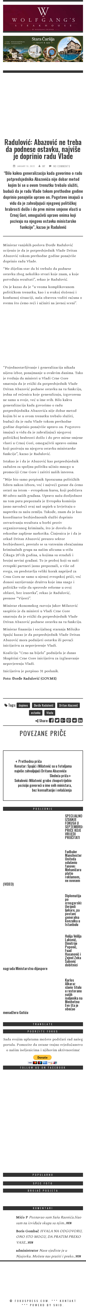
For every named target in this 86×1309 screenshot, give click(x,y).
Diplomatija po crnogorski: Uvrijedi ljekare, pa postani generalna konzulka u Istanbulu (73, 910)
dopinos (23, 705)
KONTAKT (68, 1301)
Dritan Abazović (68, 705)
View (69, 1223)
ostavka (35, 712)
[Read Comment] (7, 1220)
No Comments (61, 166)
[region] (43, 18)
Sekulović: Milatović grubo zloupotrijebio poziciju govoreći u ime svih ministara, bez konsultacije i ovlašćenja (43, 785)
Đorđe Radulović (43, 705)
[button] (43, 18)
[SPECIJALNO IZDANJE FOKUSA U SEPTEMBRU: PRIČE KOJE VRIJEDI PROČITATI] (33, 830)
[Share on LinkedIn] (80, 720)
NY (43, 166)
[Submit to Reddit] (74, 720)
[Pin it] (68, 720)
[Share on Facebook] (51, 720)
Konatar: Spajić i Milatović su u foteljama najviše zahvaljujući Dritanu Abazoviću (43, 768)
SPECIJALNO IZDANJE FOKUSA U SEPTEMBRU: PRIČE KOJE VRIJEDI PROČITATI (74, 826)
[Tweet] (57, 720)
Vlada (49, 712)
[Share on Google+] (63, 720)
